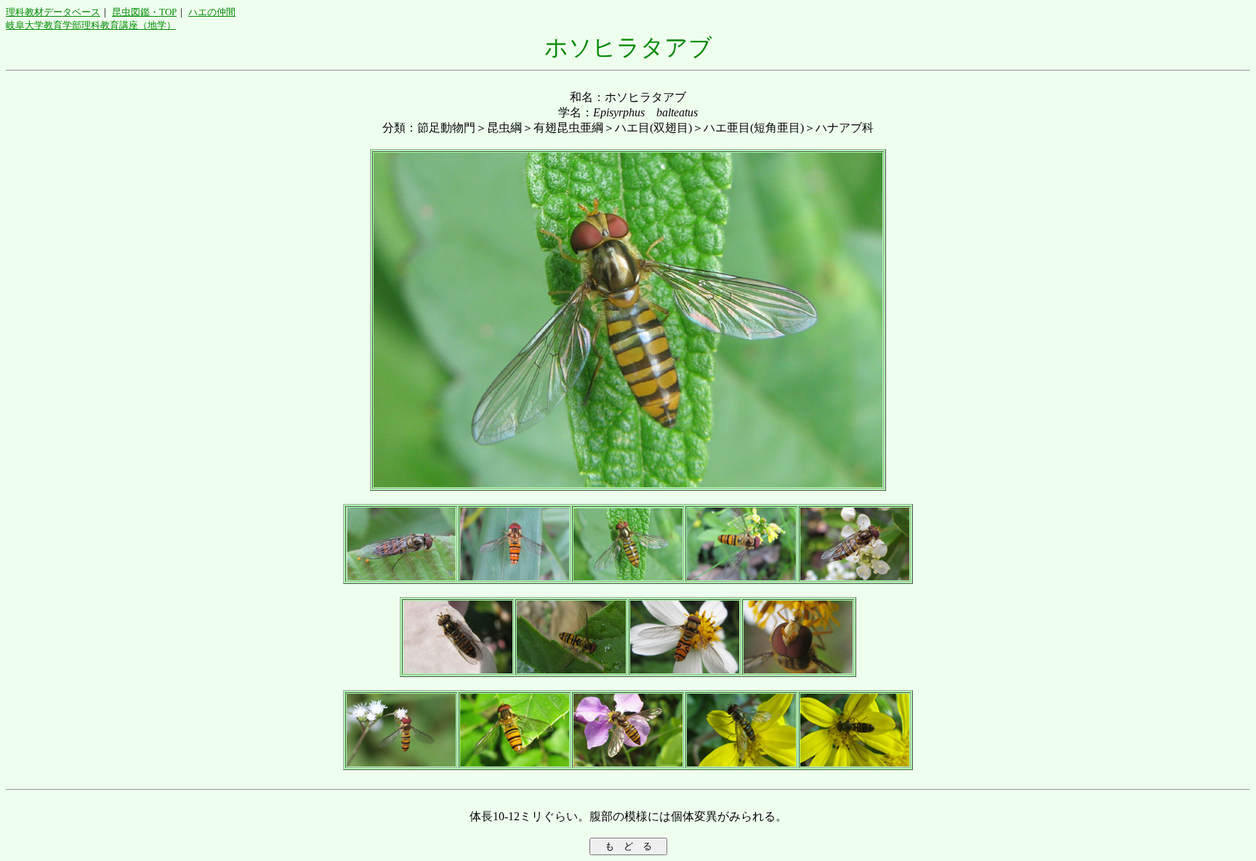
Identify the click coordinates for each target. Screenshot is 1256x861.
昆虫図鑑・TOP (144, 12)
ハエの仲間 (212, 12)
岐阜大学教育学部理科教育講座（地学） (91, 25)
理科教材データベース (53, 12)
